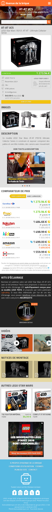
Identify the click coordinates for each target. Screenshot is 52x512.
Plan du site (21, 469)
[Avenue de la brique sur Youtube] (37, 492)
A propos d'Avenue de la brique (26, 462)
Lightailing (5, 292)
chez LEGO (13, 95)
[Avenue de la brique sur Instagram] (20, 492)
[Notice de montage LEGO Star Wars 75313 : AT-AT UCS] (17, 369)
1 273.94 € (43, 73)
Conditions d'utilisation (21, 466)
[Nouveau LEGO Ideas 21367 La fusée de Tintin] (26, 168)
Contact (33, 469)
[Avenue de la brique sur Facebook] (14, 492)
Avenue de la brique (15, 3)
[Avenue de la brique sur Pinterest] (26, 492)
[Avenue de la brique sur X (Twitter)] (32, 492)
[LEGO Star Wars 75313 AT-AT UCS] (10, 127)
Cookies (39, 466)
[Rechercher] (49, 22)
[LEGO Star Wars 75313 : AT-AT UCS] (26, 67)
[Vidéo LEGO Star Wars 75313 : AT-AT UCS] (16, 343)
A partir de (6, 73)
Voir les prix (26, 101)
